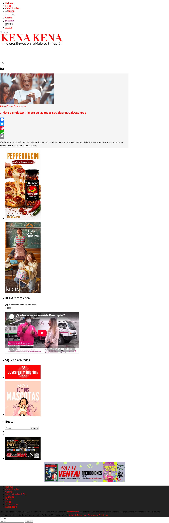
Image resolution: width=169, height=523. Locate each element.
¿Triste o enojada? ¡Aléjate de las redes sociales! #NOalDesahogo (43, 112)
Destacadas (20, 106)
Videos (8, 27)
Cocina (8, 492)
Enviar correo (73, 512)
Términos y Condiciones (98, 515)
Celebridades (12, 8)
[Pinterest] (64, 128)
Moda (8, 6)
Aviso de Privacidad (77, 515)
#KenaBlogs (6, 106)
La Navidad (11, 507)
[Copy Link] (64, 136)
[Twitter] (64, 124)
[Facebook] (64, 120)
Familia (9, 499)
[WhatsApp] (64, 132)
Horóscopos (11, 504)
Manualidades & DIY (15, 494)
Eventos (9, 497)
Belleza (9, 3)
